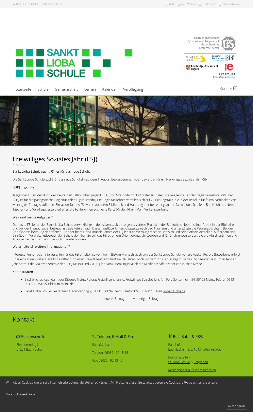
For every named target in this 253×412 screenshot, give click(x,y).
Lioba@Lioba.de (174, 291)
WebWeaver (188, 4)
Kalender (109, 89)
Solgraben (201, 362)
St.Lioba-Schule (179, 362)
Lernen (90, 89)
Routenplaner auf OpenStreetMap (192, 370)
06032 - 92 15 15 (26, 4)
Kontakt (226, 88)
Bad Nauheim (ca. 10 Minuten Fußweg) (195, 349)
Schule (43, 89)
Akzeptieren (236, 406)
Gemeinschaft (66, 89)
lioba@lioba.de (53, 4)
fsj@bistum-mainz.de (59, 284)
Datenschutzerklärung (21, 394)
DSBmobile (209, 4)
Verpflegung (133, 89)
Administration (231, 4)
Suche (171, 4)
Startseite (23, 89)
